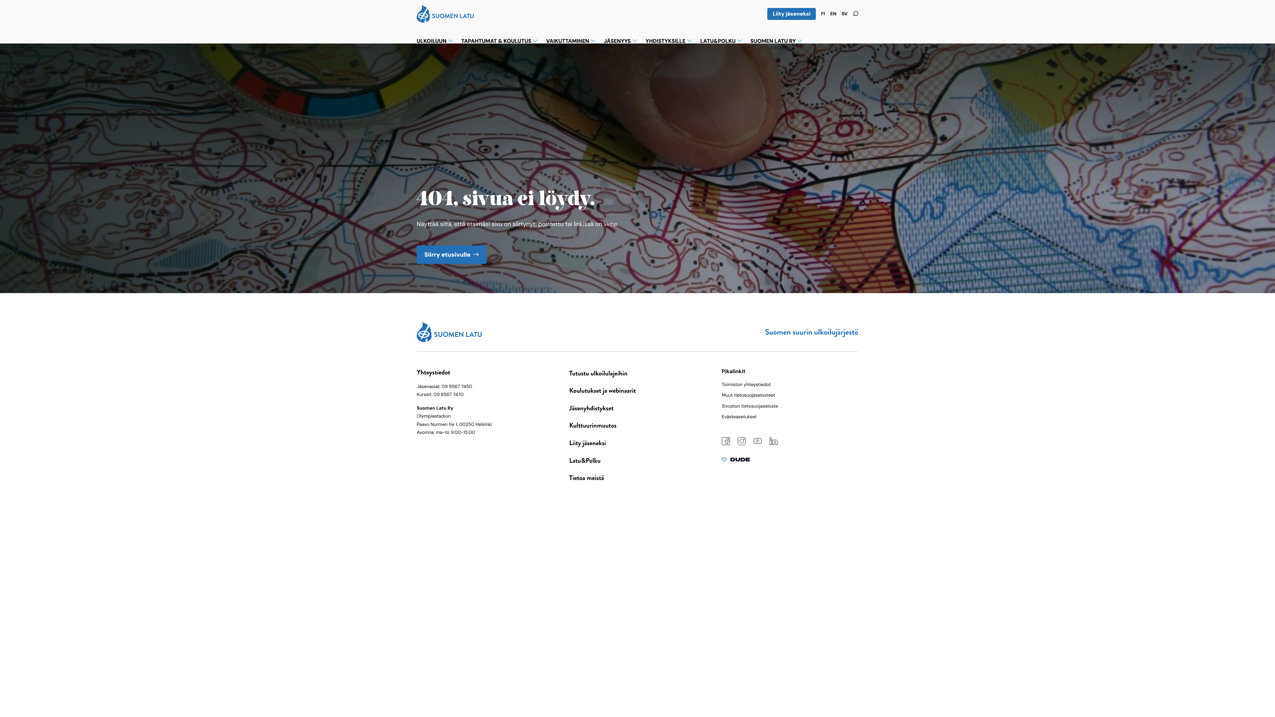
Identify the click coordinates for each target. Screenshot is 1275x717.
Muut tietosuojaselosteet (748, 395)
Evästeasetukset (739, 417)
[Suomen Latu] (445, 21)
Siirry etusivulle (447, 255)
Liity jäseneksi (791, 13)
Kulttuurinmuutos (593, 425)
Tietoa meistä (586, 478)
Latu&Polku (584, 460)
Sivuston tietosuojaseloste (750, 406)
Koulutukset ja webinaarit (602, 390)
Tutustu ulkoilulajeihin (598, 373)
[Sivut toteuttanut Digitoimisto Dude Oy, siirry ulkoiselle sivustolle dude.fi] (736, 461)
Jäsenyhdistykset (591, 408)
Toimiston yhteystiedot (746, 385)
